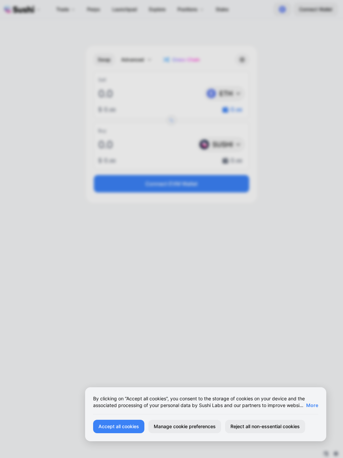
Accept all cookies (118, 426)
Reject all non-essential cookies (265, 426)
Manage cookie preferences (185, 426)
